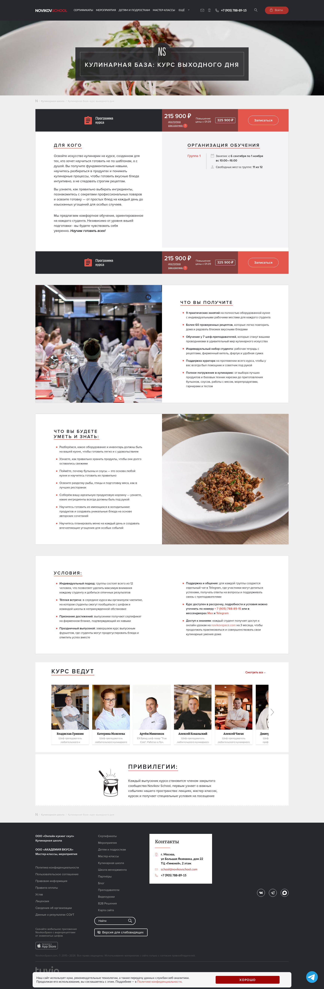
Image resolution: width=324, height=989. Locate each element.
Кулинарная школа (52, 101)
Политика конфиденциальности (57, 867)
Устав (39, 894)
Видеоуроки (106, 897)
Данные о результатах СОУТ (54, 915)
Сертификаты (83, 10)
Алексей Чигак (234, 734)
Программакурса (104, 120)
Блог (101, 883)
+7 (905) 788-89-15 (234, 10)
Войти (278, 10)
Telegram (222, 613)
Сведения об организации (53, 908)
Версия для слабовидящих (123, 932)
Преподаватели (108, 890)
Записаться (263, 120)
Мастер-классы (164, 10)
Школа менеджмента (112, 870)
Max (210, 613)
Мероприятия (106, 10)
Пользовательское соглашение (57, 874)
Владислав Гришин (70, 734)
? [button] (185, 125)
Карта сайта (106, 910)
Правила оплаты (46, 888)
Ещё (182, 10)
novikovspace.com (223, 625)
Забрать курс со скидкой (35, 521)
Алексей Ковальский (192, 734)
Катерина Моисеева (111, 734)
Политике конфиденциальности (159, 982)
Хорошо (247, 980)
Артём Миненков (152, 734)
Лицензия (42, 901)
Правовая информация (51, 881)
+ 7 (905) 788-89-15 (227, 609)
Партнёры (105, 876)
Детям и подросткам (134, 10)
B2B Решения (107, 903)
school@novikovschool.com (179, 869)
